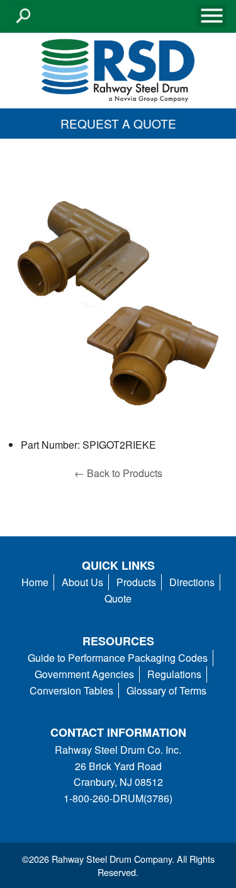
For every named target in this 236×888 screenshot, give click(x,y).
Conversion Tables (71, 690)
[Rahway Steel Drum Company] (118, 69)
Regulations (174, 674)
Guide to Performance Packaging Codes (118, 657)
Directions (192, 582)
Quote (118, 598)
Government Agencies (84, 674)
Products (136, 582)
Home (34, 582)
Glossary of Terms (166, 690)
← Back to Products (118, 473)
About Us (82, 582)
